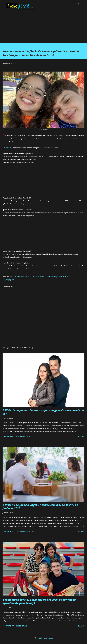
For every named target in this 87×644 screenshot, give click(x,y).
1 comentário (21, 626)
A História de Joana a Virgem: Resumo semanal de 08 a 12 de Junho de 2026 (40, 506)
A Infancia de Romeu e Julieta (25, 277)
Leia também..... (8, 148)
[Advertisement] (43, 28)
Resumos (66, 277)
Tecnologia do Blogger (44, 638)
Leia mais (80, 437)
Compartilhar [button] (8, 280)
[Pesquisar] (78, 4)
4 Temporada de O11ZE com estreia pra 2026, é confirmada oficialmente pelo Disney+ (39, 601)
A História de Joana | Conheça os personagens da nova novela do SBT (43, 412)
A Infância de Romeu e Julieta (50, 277)
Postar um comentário (25, 437)
